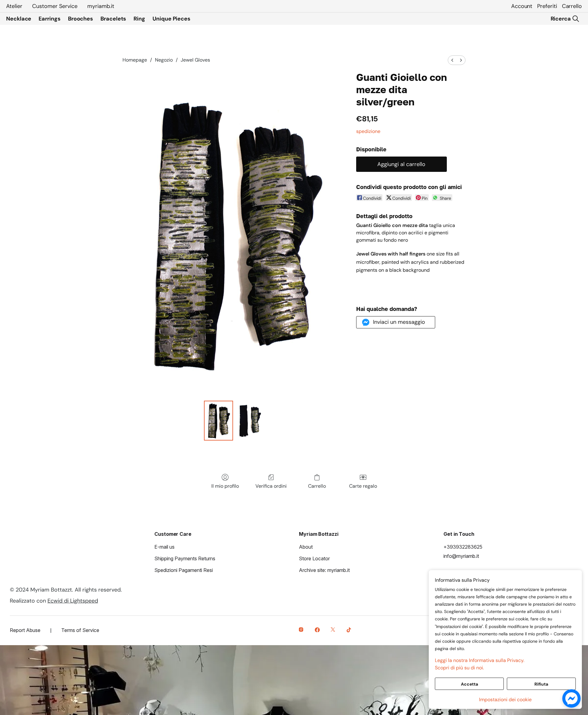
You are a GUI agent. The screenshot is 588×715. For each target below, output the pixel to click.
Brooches (80, 18)
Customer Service (54, 6)
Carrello (572, 6)
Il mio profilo (225, 486)
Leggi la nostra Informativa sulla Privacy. (479, 660)
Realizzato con (54, 600)
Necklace (18, 18)
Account (521, 6)
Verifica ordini (271, 486)
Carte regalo (363, 486)
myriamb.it (100, 6)
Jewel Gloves (195, 60)
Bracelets (113, 18)
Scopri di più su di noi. (459, 667)
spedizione (368, 131)
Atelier (14, 6)
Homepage (135, 60)
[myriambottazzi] (302, 630)
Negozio (164, 60)
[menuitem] (452, 60)
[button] (395, 322)
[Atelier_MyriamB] (334, 630)
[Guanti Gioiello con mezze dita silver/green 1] (250, 421)
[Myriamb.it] (318, 630)
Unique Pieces (171, 18)
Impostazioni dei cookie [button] (505, 699)
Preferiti (547, 6)
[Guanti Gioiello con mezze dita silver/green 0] (218, 421)
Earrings (49, 18)
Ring (139, 18)
